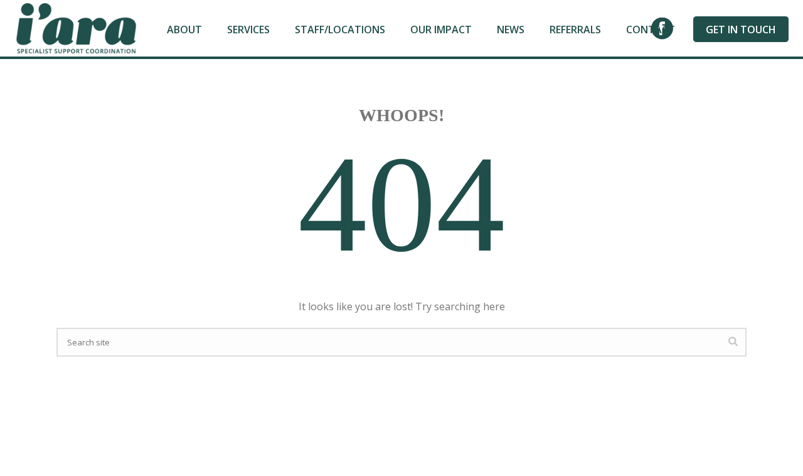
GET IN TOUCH (741, 29)
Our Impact (441, 29)
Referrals (575, 29)
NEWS (510, 29)
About (184, 29)
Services (248, 29)
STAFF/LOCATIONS (340, 29)
